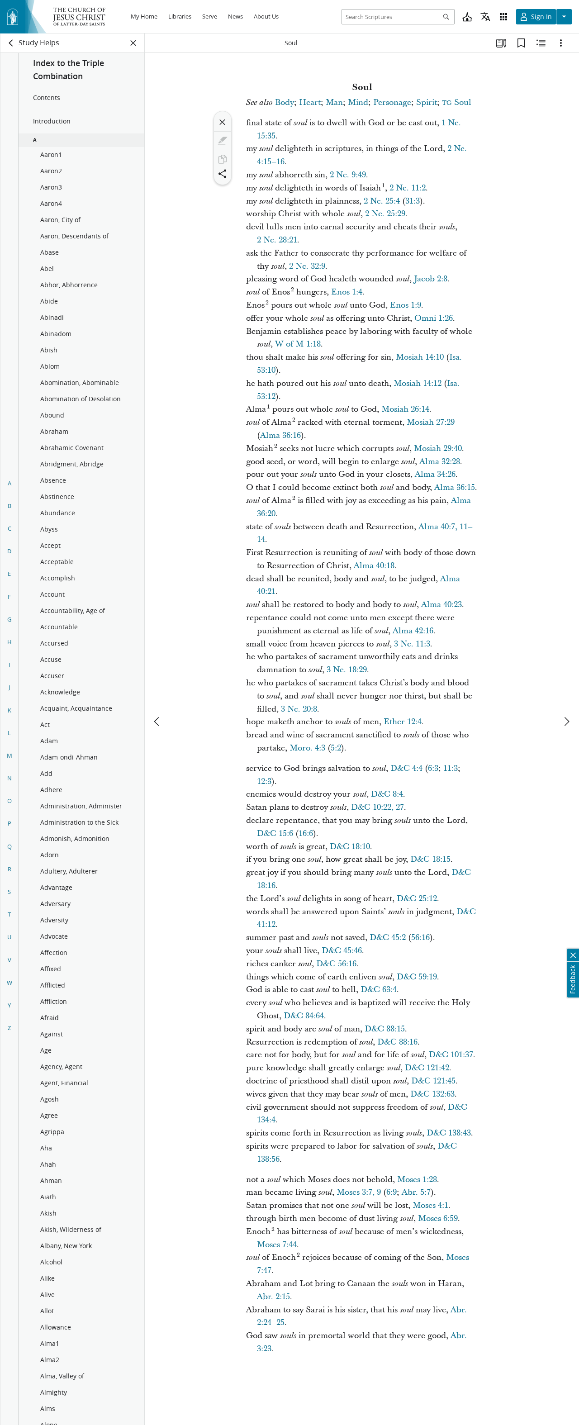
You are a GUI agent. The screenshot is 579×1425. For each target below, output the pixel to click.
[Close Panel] (133, 43)
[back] (11, 43)
